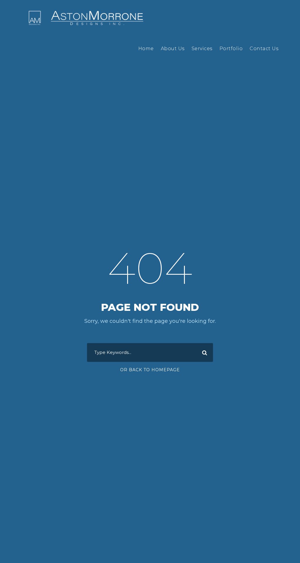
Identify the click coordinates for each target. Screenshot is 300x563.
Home (146, 48)
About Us (173, 48)
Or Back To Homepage (150, 369)
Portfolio (231, 48)
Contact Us (264, 48)
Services (202, 48)
